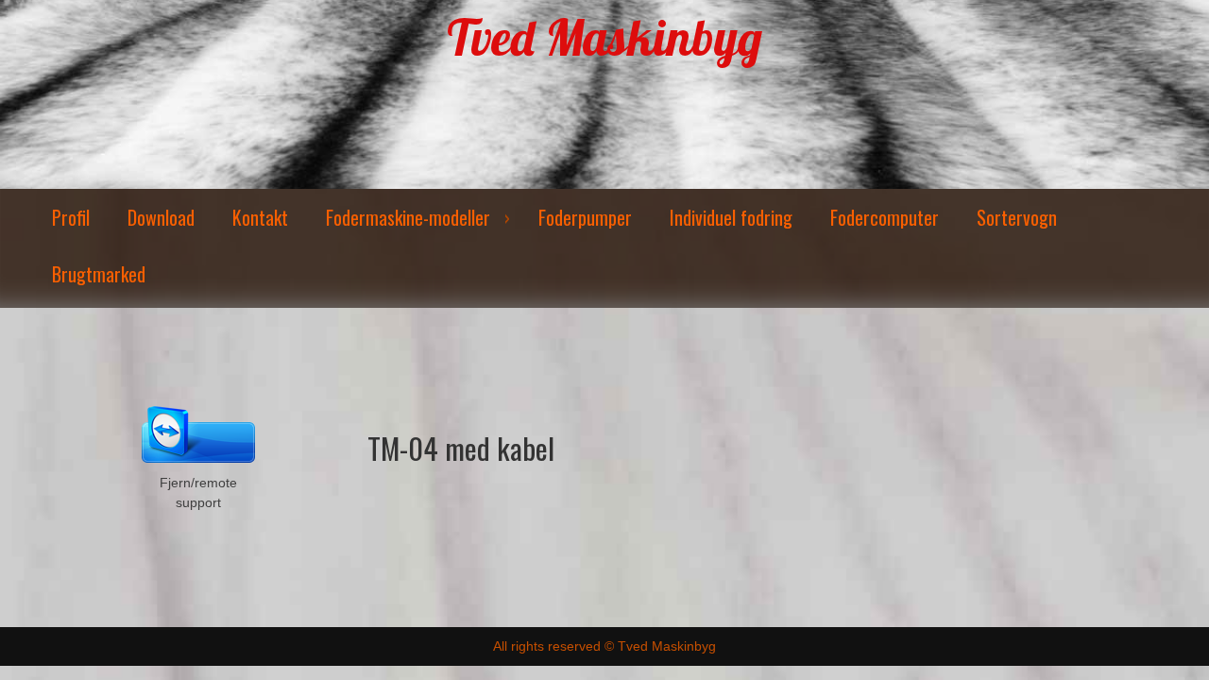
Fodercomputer (884, 217)
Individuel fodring (731, 217)
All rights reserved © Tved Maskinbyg (604, 646)
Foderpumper (585, 217)
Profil (71, 217)
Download (161, 217)
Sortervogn (1017, 217)
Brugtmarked (98, 274)
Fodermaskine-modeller (408, 217)
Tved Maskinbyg (604, 37)
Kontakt (260, 217)
